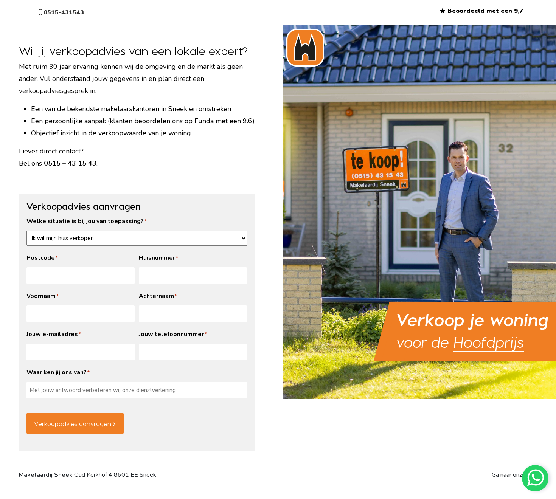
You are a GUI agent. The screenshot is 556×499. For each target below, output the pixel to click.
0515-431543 (63, 12)
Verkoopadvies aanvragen (72, 423)
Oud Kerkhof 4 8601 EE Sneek (87, 475)
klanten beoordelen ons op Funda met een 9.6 (181, 121)
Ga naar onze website (520, 475)
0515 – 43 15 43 (70, 163)
